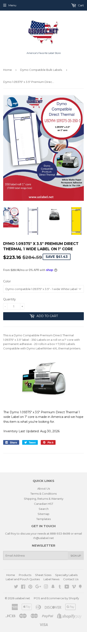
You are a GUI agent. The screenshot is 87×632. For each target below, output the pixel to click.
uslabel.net (22, 598)
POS (37, 598)
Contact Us (70, 579)
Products (25, 575)
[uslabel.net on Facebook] (23, 587)
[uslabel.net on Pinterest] (30, 587)
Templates (43, 519)
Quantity (9, 299)
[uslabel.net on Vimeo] (74, 587)
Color (7, 281)
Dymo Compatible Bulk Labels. (41, 69)
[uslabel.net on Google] (38, 587)
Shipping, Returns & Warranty (43, 498)
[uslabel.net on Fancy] (80, 587)
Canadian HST (43, 503)
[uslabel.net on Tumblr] (60, 587)
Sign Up (76, 555)
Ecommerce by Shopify (63, 598)
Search (44, 508)
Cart (80, 5)
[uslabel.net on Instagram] (46, 587)
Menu (12, 5)
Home (7, 69)
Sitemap (43, 514)
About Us (43, 488)
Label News (51, 579)
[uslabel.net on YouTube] (67, 587)
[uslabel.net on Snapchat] (53, 587)
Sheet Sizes (43, 575)
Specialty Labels (66, 575)
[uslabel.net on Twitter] (16, 587)
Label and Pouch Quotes (23, 579)
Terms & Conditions (43, 493)
